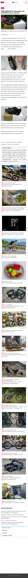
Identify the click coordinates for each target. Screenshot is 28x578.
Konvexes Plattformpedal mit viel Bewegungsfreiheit (13, 306)
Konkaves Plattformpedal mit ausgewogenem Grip (12, 478)
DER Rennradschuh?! (12, 514)
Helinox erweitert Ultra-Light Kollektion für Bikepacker (11, 381)
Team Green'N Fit (16, 144)
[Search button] (6, 2)
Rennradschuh (19, 142)
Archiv (3, 8)
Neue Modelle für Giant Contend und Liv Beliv (14, 355)
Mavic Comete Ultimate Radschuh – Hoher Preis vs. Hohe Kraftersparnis (12, 523)
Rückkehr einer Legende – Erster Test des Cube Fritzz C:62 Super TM (14, 407)
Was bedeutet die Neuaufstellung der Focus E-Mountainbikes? (14, 209)
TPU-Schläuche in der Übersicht (13, 282)
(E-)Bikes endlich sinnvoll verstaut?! (13, 502)
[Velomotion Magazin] (3, 3)
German (16, 2)
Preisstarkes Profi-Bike (10, 256)
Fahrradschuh (7, 142)
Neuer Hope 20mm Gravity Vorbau (13, 233)
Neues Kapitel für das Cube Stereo (13, 430)
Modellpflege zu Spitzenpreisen (13, 454)
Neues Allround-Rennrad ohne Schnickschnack (12, 184)
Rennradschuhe (4, 144)
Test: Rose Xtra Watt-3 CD (9, 520)
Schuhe (11, 144)
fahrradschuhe (13, 142)
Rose (8, 144)
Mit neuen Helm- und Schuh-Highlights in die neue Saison (13, 511)
